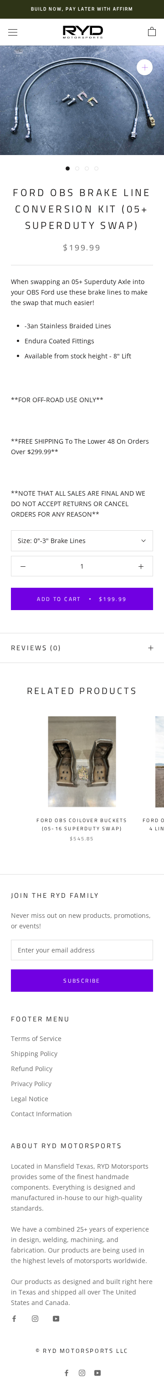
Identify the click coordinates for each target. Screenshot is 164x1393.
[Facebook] (14, 1318)
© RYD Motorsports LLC (82, 1350)
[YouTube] (56, 1318)
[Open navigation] (12, 32)
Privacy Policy (31, 1083)
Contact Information (41, 1113)
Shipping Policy (34, 1053)
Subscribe (82, 980)
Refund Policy (31, 1068)
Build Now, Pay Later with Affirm (82, 8)
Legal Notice (29, 1098)
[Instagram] (35, 1318)
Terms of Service (36, 1038)
